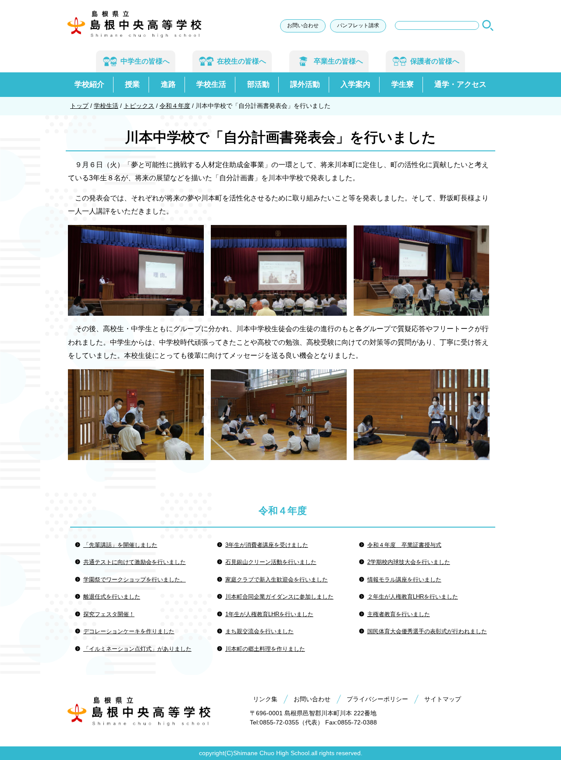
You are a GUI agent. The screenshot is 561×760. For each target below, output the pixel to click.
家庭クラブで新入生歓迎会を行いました (276, 579)
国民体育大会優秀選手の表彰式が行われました (427, 631)
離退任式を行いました (111, 596)
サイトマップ (442, 699)
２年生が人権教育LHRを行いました (412, 596)
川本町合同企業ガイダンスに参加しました (279, 596)
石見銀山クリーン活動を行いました (270, 562)
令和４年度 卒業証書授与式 (404, 545)
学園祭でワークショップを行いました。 (134, 579)
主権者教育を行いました (398, 614)
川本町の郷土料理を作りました (265, 649)
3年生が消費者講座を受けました (266, 545)
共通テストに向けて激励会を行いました (134, 562)
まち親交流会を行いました (259, 631)
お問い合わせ (303, 25)
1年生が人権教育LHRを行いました (269, 614)
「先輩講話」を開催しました (120, 545)
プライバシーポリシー (377, 699)
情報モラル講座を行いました (404, 579)
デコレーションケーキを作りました (128, 631)
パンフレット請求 (358, 25)
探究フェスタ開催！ (109, 614)
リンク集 (265, 699)
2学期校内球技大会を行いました (408, 562)
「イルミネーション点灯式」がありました (137, 649)
